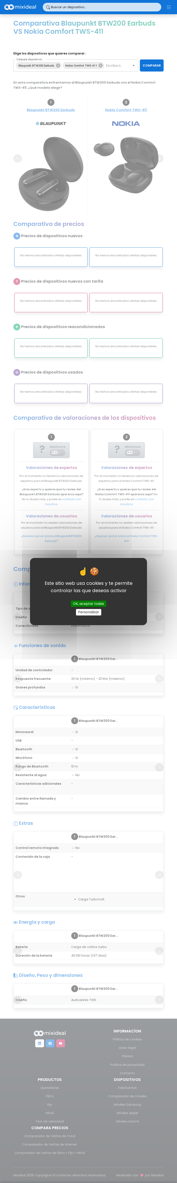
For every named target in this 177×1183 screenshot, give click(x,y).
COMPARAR (152, 65)
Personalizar (88, 612)
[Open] (134, 65)
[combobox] (114, 65)
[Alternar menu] (168, 7)
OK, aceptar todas (88, 603)
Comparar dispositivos (29, 59)
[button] (39, 65)
